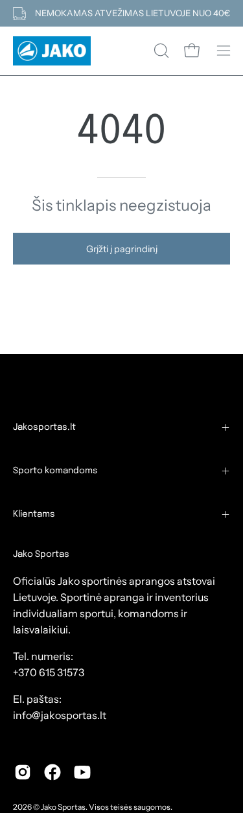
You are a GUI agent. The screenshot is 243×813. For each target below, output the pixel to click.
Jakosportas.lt (44, 427)
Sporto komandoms (55, 470)
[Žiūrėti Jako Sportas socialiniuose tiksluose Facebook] (52, 772)
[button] (160, 50)
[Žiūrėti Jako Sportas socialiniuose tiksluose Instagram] (22, 772)
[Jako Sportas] (52, 50)
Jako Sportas (63, 807)
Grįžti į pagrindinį (121, 249)
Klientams (34, 514)
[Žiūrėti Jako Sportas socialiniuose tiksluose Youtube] (82, 772)
